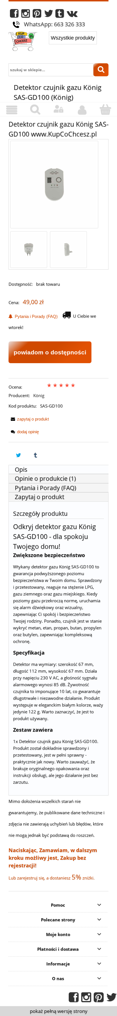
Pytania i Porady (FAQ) (35, 316)
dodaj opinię (28, 431)
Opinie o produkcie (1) (45, 478)
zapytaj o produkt (33, 419)
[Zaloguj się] (58, 109)
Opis (21, 469)
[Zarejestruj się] (81, 110)
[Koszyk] (105, 109)
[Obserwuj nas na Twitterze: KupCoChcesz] (48, 15)
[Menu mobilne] (11, 110)
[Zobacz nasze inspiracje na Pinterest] (37, 15)
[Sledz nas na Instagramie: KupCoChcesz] (25, 15)
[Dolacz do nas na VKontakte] (72, 15)
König (38, 395)
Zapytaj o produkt (39, 497)
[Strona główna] (23, 41)
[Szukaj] (100, 69)
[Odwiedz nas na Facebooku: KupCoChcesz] (14, 15)
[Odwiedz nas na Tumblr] (59, 15)
